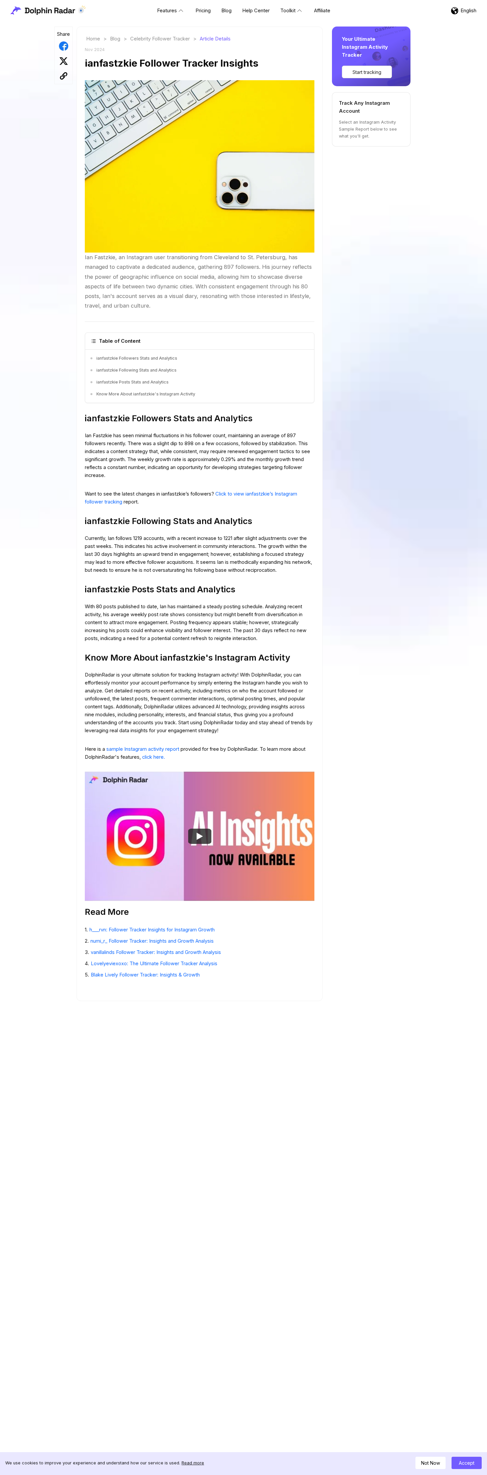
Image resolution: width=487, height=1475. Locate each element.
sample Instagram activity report (143, 749)
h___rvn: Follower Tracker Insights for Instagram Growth (152, 930)
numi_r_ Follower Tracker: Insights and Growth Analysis (152, 941)
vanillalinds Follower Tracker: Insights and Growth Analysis (156, 952)
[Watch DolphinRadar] (199, 836)
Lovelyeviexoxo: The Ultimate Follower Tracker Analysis (154, 964)
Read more (193, 1462)
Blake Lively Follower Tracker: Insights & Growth (145, 975)
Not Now (430, 1463)
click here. (153, 757)
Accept (466, 1463)
